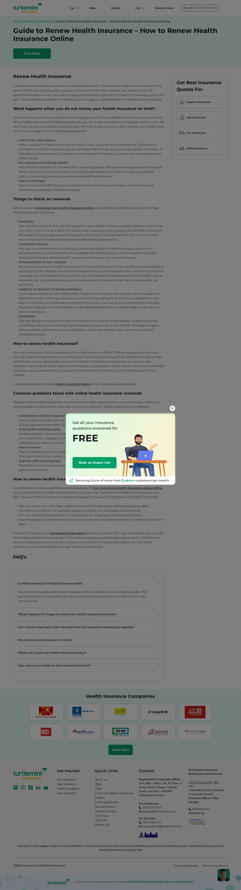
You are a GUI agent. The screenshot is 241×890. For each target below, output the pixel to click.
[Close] (172, 408)
